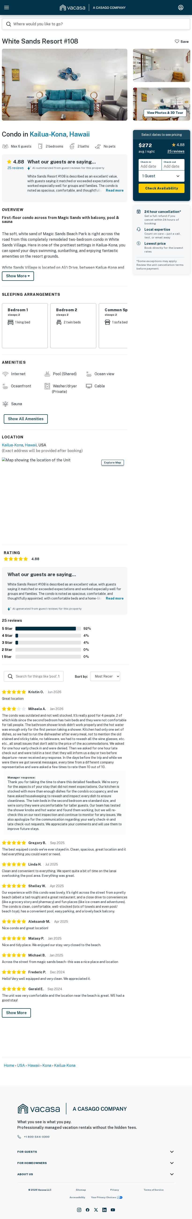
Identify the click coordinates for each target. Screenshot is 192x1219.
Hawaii (79, 134)
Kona (46, 1065)
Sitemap (81, 1189)
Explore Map (112, 462)
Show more (17, 276)
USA (21, 1065)
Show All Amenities (26, 419)
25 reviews (15, 168)
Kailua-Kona (48, 134)
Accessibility (77, 1197)
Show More (16, 1013)
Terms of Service (154, 1189)
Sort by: (81, 676)
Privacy (114, 1189)
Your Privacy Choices (103, 1197)
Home (9, 1065)
